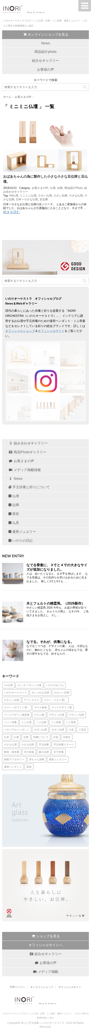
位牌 (60, 187)
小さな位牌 (27, 744)
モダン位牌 (57, 729)
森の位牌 (44, 751)
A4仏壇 (13, 195)
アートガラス (31, 699)
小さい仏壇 (45, 195)
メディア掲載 (47, 972)
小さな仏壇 (76, 195)
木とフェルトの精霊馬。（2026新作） (55, 603)
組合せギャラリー (45, 60)
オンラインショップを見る (47, 34)
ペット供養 (10, 722)
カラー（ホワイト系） (16, 707)
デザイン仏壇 (56, 714)
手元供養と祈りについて (31, 487)
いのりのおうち (55, 685)
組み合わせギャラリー (30, 443)
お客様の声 (45, 69)
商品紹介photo (45, 51)
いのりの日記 (22, 540)
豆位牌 (44, 199)
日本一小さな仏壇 (27, 199)
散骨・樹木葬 (11, 751)
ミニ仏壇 (26, 722)
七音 (71, 729)
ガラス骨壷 (40, 707)
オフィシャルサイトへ (45, 945)
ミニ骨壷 (56, 722)
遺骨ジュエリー (23, 531)
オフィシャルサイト (51, 331)
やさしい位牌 (11, 699)
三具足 (82, 729)
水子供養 (59, 751)
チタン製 (39, 714)
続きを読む (11, 212)
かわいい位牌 (61, 692)
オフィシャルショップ (20, 331)
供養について (40, 737)
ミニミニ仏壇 (28, 195)
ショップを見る (47, 936)
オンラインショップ (41, 987)
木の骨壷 (29, 751)
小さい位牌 (60, 195)
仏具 (15, 523)
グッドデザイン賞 (61, 707)
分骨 (55, 737)
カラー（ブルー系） (55, 699)
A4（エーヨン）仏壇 (29, 685)
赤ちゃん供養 (36, 759)
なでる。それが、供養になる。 (50, 642)
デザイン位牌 (76, 714)
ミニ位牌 (41, 722)
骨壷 (29, 766)
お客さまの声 (40, 187)
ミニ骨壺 (71, 722)
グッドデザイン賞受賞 (16, 714)
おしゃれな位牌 (40, 692)
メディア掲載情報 (27, 470)
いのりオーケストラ (15, 692)
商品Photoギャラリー (29, 452)
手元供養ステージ (64, 744)
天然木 (66, 737)
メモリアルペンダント (16, 729)
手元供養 (44, 744)
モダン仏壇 (40, 729)
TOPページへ (17, 987)
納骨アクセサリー (14, 759)
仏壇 (52, 187)
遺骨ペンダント (13, 766)
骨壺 (15, 514)
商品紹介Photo (73, 187)
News (45, 43)
